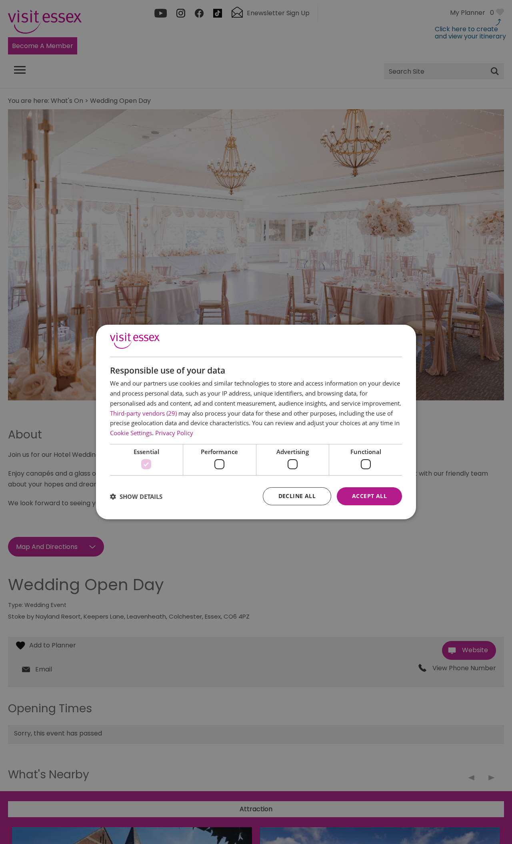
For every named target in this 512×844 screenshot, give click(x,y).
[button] (136, 496)
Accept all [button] (369, 496)
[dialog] (256, 422)
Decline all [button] (297, 496)
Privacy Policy (174, 433)
